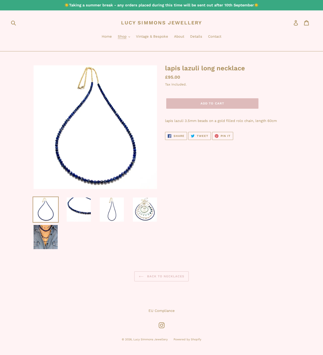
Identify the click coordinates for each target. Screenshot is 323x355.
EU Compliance (161, 311)
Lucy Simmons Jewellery (161, 23)
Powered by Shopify (187, 339)
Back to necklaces (165, 276)
